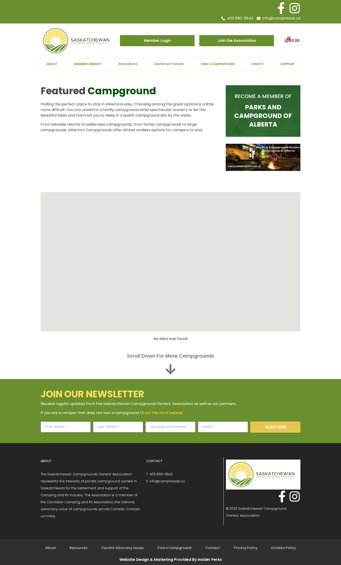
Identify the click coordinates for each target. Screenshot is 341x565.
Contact (212, 547)
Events (258, 64)
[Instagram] (294, 8)
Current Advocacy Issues (122, 547)
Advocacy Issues (169, 64)
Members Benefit (88, 64)
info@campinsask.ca (167, 481)
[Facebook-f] (281, 8)
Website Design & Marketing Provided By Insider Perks (170, 559)
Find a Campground (218, 64)
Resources (128, 64)
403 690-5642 (161, 474)
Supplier (287, 64)
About (52, 64)
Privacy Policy (245, 547)
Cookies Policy (283, 547)
